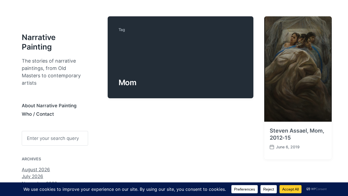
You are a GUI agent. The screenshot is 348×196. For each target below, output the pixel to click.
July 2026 (32, 176)
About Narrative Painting (49, 105)
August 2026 (36, 169)
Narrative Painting (39, 42)
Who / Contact (38, 114)
